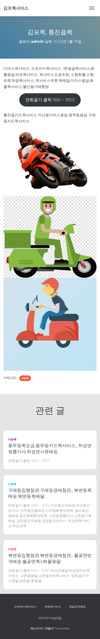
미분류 (25, 378)
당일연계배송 (77, 606)
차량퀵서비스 (52, 606)
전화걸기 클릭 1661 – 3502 (50, 99)
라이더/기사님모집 (50, 618)
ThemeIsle (62, 628)
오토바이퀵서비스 (25, 606)
